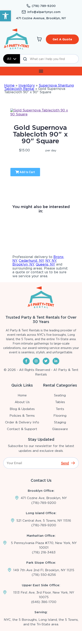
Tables (60, 402)
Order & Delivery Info (22, 422)
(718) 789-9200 (44, 6)
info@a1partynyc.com (44, 12)
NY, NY (50, 261)
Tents (60, 409)
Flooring (59, 416)
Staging (60, 422)
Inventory (27, 85)
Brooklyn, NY (23, 264)
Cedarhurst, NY (31, 261)
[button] (5, 15)
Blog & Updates (22, 409)
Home (9, 85)
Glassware (60, 429)
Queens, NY (45, 264)
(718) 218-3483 (44, 552)
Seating (60, 395)
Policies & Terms (22, 416)
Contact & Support (22, 429)
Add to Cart (27, 172)
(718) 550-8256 (44, 575)
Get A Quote (62, 39)
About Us (22, 402)
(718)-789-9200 (43, 503)
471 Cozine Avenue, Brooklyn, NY (41, 18)
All (9, 59)
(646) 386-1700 (43, 602)
